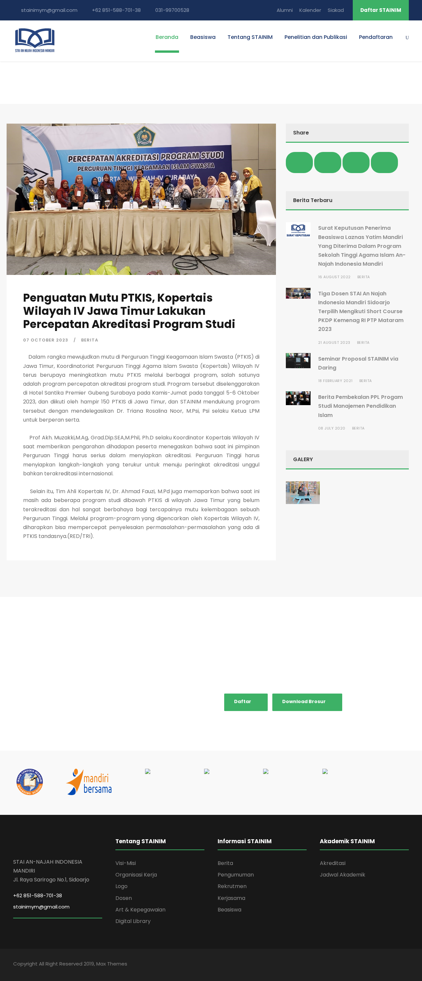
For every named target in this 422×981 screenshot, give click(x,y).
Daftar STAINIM (380, 10)
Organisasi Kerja (136, 874)
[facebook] (341, 964)
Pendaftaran (376, 37)
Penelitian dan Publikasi (316, 37)
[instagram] (406, 964)
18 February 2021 (335, 380)
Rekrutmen (232, 886)
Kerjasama (231, 898)
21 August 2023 (334, 342)
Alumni (285, 10)
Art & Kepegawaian (140, 909)
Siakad (336, 10)
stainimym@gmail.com (41, 906)
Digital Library (133, 921)
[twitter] (394, 964)
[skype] (380, 964)
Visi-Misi (125, 863)
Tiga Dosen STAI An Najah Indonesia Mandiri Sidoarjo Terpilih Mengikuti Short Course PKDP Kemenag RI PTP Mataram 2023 (361, 311)
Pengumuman (236, 874)
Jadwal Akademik (342, 874)
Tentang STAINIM (250, 37)
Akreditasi (333, 863)
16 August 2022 (334, 277)
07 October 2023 (45, 340)
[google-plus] (354, 964)
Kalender (310, 10)
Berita (89, 340)
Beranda (167, 37)
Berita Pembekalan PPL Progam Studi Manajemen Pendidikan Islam (360, 406)
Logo (121, 886)
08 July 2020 (332, 428)
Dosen (123, 898)
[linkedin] (367, 964)
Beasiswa (203, 37)
